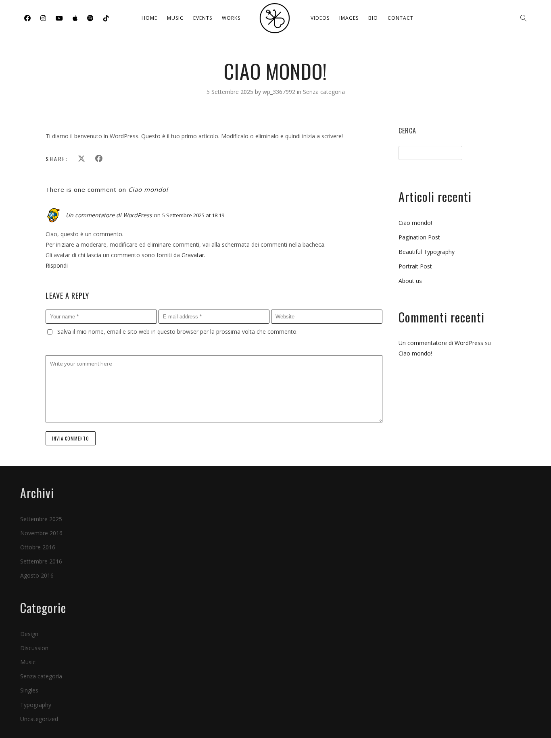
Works (231, 18)
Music (175, 18)
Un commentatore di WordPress (109, 215)
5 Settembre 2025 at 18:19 (193, 215)
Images (349, 18)
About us (410, 281)
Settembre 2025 (41, 519)
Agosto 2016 (37, 575)
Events (202, 18)
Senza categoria (324, 92)
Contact (400, 18)
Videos (320, 18)
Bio (373, 18)
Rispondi (57, 265)
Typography (35, 705)
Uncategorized (39, 719)
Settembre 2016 (41, 561)
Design (29, 634)
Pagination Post (419, 237)
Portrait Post (415, 266)
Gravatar (193, 255)
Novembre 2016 (41, 533)
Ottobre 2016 (37, 547)
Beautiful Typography (427, 252)
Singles (29, 690)
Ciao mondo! (415, 223)
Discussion (34, 648)
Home (149, 18)
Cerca (407, 130)
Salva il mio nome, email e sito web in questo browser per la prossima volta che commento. (177, 331)
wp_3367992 (280, 92)
